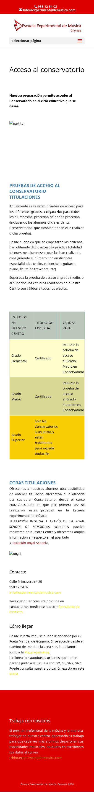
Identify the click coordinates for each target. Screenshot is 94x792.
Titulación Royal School (28, 543)
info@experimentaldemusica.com (35, 592)
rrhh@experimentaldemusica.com (35, 758)
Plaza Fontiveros (37, 652)
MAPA (13, 674)
